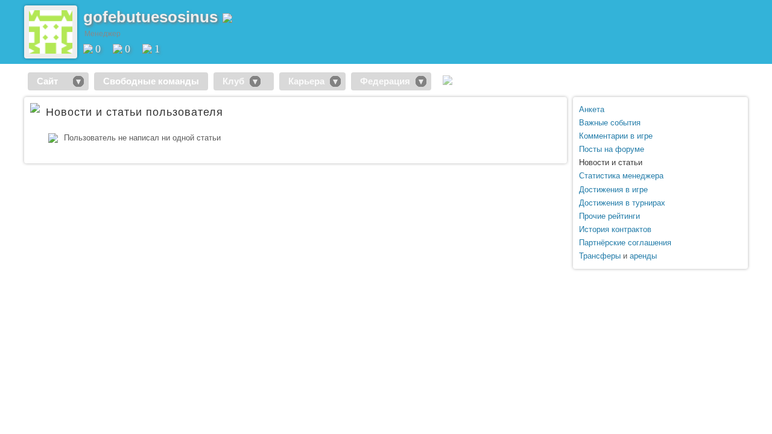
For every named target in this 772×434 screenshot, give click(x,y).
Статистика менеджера (621, 175)
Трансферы (600, 255)
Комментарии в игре (616, 135)
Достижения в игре (613, 189)
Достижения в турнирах (622, 202)
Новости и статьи (610, 162)
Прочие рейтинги (609, 216)
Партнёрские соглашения (625, 242)
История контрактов (615, 229)
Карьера (306, 81)
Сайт (52, 81)
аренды (643, 255)
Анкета (591, 109)
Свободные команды (151, 81)
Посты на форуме (611, 149)
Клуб (233, 81)
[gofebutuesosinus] (50, 50)
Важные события (610, 122)
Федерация (385, 81)
